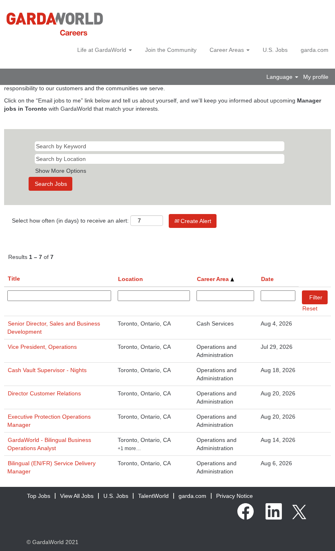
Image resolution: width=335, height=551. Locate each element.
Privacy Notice (234, 496)
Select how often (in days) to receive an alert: (70, 220)
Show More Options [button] (60, 170)
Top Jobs (38, 496)
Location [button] (130, 279)
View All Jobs (77, 496)
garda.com (314, 50)
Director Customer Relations (44, 393)
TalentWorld (153, 496)
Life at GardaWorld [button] (102, 50)
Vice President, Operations (42, 347)
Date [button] (267, 279)
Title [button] (14, 278)
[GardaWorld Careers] (54, 24)
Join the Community (171, 50)
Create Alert (195, 221)
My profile (315, 77)
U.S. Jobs (275, 50)
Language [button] (280, 77)
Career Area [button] (213, 279)
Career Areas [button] (228, 50)
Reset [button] (309, 308)
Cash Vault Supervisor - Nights (47, 370)
